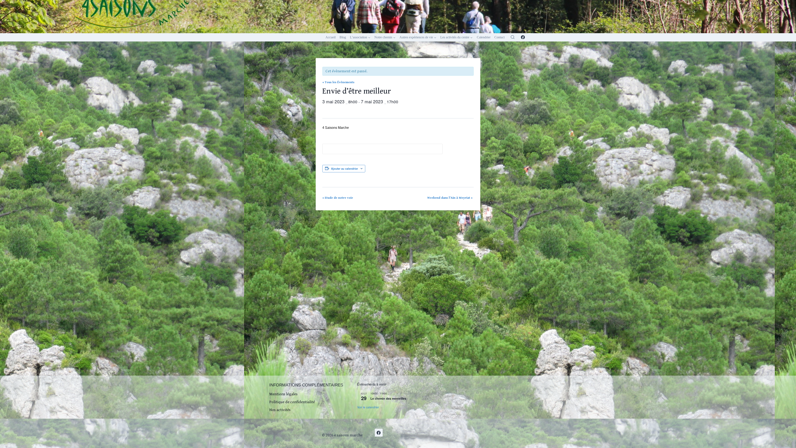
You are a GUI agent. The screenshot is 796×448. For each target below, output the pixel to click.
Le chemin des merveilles (388, 398)
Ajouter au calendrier (344, 168)
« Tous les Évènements (338, 82)
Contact (499, 37)
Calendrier (483, 37)
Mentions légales (283, 394)
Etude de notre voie (337, 198)
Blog (343, 37)
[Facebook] (523, 37)
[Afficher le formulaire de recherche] (512, 37)
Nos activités (280, 410)
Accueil (330, 37)
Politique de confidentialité (292, 402)
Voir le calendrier (368, 407)
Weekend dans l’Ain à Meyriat (450, 198)
